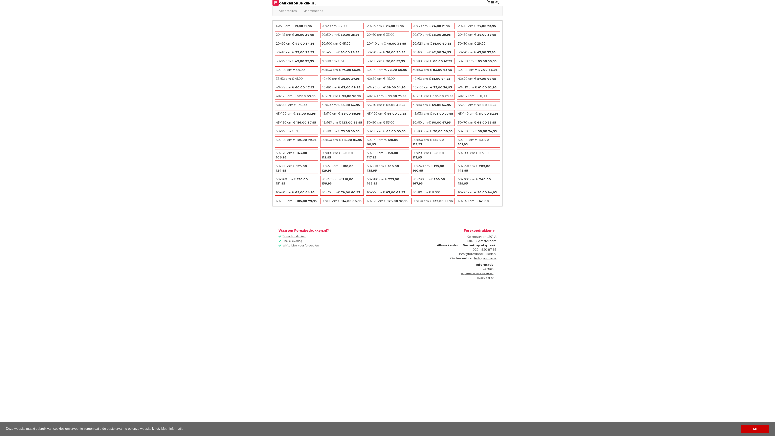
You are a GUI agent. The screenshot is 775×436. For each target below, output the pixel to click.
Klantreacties (313, 11)
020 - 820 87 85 (484, 250)
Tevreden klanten (294, 236)
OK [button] (755, 428)
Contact (488, 268)
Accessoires (288, 11)
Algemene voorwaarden (477, 273)
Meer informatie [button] (172, 428)
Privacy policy (484, 277)
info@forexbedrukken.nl (477, 254)
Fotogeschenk (485, 258)
